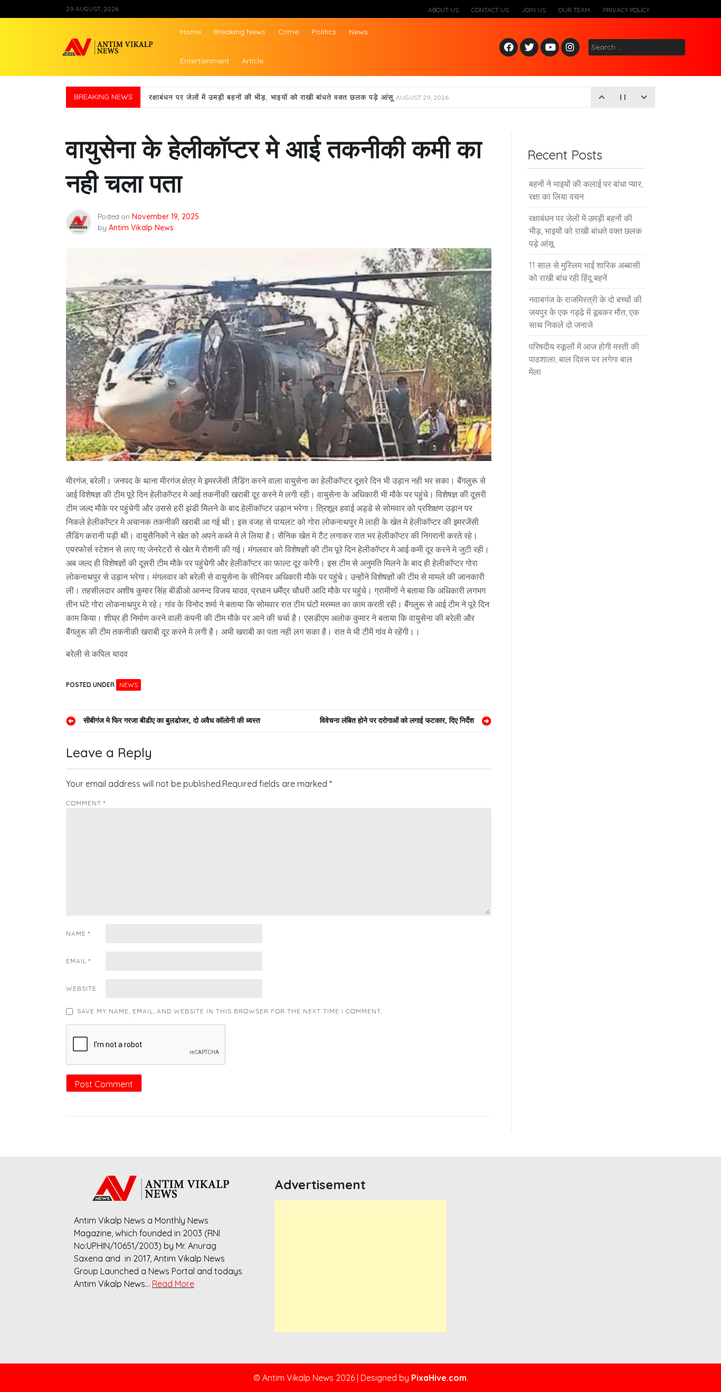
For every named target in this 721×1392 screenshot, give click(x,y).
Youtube (550, 48)
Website (81, 988)
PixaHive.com (439, 1377)
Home (190, 31)
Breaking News (239, 31)
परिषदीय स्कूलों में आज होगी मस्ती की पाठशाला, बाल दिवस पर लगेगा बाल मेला (584, 359)
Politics (323, 31)
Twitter (529, 48)
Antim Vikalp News (141, 227)
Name (78, 933)
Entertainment (204, 60)
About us (443, 10)
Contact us (490, 10)
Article (252, 60)
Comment (86, 803)
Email (78, 961)
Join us (533, 10)
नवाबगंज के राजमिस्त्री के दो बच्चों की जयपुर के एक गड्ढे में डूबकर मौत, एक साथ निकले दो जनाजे (585, 312)
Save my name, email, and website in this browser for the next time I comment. (229, 1011)
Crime (288, 31)
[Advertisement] (360, 1266)
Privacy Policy (626, 10)
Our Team (574, 10)
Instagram (573, 48)
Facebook (510, 48)
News (358, 31)
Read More (173, 1283)
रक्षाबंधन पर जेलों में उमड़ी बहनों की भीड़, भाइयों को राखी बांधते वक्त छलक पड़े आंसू (299, 97)
